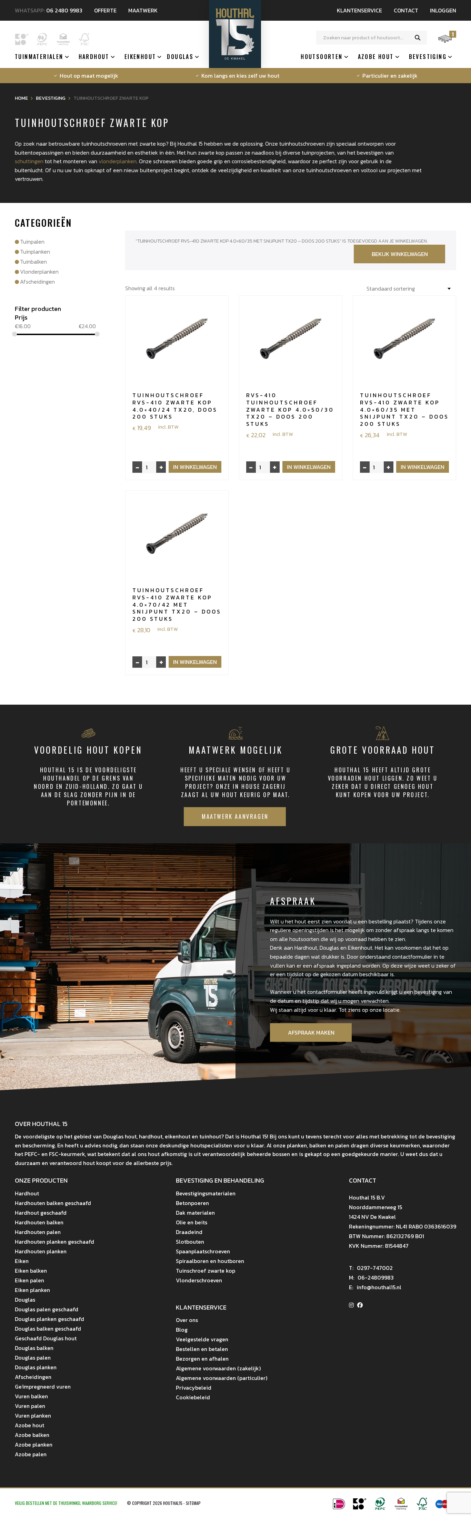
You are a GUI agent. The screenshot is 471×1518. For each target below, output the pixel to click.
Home (21, 98)
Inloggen (443, 10)
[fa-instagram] (351, 1305)
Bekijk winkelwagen (400, 254)
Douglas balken (34, 1348)
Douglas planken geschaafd (49, 1319)
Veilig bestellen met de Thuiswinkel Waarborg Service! (66, 1503)
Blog (182, 1329)
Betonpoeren (192, 1203)
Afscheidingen (37, 281)
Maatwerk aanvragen (235, 816)
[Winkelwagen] (445, 42)
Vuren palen (30, 1406)
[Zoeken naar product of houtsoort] (417, 38)
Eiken (22, 1261)
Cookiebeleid (193, 1397)
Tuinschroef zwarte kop (205, 1270)
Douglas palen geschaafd (46, 1309)
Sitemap (193, 1503)
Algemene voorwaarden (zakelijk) (218, 1368)
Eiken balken (31, 1270)
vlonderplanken (118, 161)
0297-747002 (371, 1268)
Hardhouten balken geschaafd (53, 1203)
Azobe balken (32, 1435)
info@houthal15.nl (375, 1287)
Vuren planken (33, 1415)
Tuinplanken (35, 251)
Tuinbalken (33, 261)
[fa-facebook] (360, 1305)
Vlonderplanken (39, 271)
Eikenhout (140, 56)
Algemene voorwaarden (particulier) (221, 1378)
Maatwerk (143, 10)
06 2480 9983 (64, 10)
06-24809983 (371, 1277)
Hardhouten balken (39, 1222)
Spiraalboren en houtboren (210, 1261)
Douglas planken (36, 1367)
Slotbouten (190, 1241)
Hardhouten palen (38, 1232)
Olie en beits (191, 1222)
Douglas (180, 56)
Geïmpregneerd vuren (43, 1386)
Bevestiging (428, 56)
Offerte (105, 10)
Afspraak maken (311, 1032)
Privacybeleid (193, 1387)
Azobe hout (376, 56)
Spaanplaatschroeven (203, 1251)
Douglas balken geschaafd (48, 1328)
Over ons (187, 1320)
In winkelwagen (195, 467)
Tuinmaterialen (39, 56)
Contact (406, 10)
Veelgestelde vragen (202, 1339)
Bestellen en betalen (202, 1349)
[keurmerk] (401, 1508)
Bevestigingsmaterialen (206, 1193)
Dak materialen (195, 1212)
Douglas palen (33, 1357)
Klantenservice (359, 10)
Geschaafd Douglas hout (46, 1338)
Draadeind (189, 1232)
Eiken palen (29, 1280)
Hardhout (94, 56)
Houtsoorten (321, 56)
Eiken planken (32, 1290)
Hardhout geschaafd (41, 1212)
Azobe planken (33, 1444)
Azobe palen (31, 1454)
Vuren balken (31, 1396)
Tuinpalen (32, 241)
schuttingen (29, 161)
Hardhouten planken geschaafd (54, 1241)
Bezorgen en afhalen (202, 1358)
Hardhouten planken (41, 1251)
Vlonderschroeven (199, 1280)
